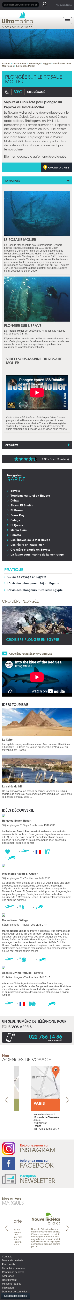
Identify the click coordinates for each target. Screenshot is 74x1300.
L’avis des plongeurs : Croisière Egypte (35, 590)
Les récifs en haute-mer (27, 544)
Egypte (15, 490)
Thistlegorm (32, 121)
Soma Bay (17, 515)
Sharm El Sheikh (21, 505)
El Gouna (16, 510)
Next (67, 1100)
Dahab (15, 500)
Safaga (15, 520)
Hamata (15, 534)
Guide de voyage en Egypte (26, 576)
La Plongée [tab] (12, 180)
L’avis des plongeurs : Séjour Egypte (33, 583)
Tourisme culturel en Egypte (30, 495)
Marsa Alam (18, 530)
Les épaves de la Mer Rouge (30, 539)
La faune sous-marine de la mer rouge (37, 554)
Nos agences (64, 4)
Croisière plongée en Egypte (30, 549)
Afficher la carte (58, 167)
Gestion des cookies (15, 1295)
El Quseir (16, 525)
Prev (6, 1100)
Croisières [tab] (11, 445)
